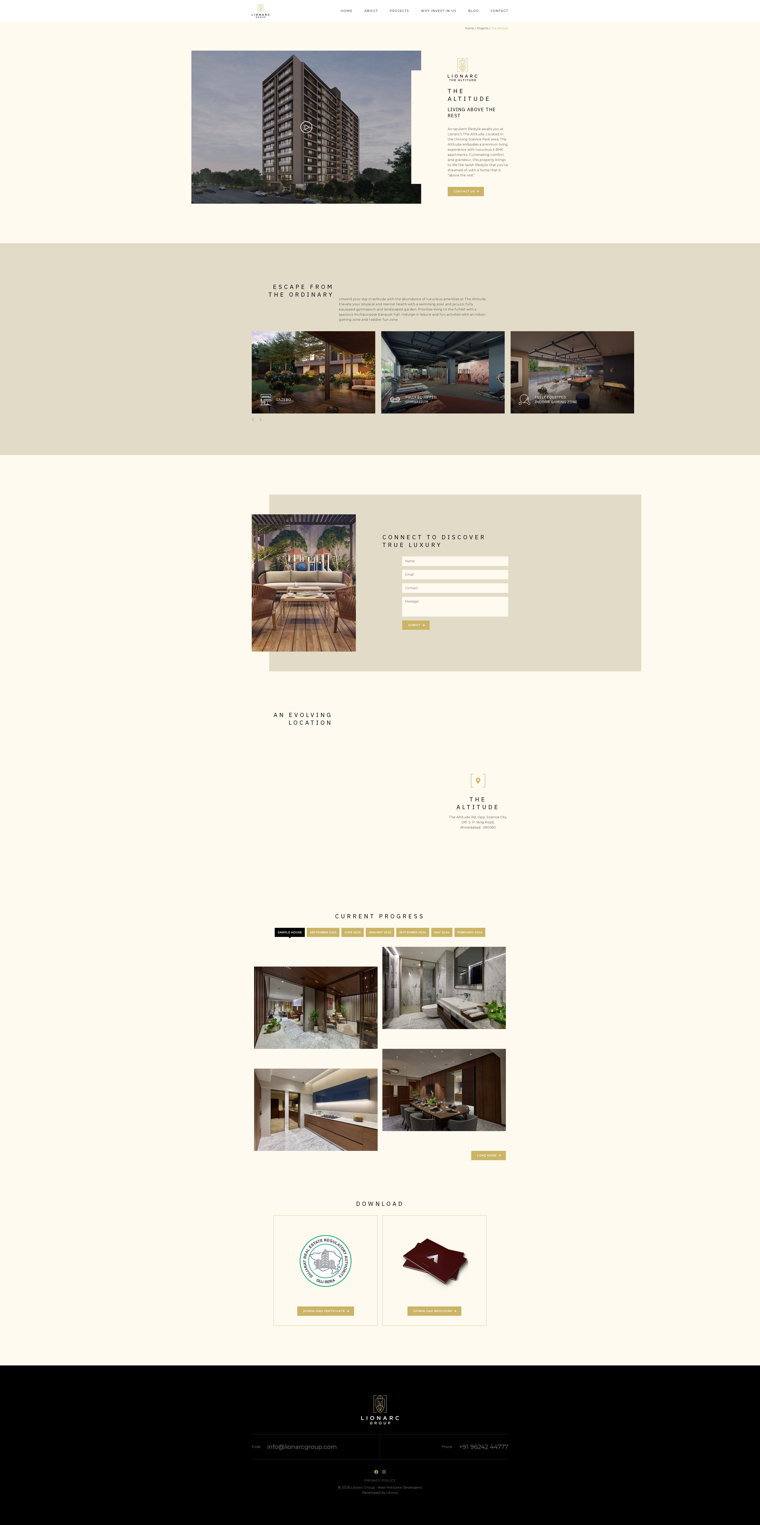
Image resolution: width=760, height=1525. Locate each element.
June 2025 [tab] (352, 932)
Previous (253, 419)
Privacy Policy (380, 1480)
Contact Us (464, 191)
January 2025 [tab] (380, 932)
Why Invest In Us (438, 11)
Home (346, 11)
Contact (499, 11)
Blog (473, 11)
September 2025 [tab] (323, 932)
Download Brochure (432, 1311)
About (371, 11)
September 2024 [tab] (412, 932)
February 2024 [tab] (470, 932)
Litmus (392, 1493)
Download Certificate (324, 1311)
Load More (487, 1155)
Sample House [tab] (290, 932)
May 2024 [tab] (441, 932)
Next (260, 419)
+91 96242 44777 (483, 1446)
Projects (399, 11)
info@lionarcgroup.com (302, 1446)
